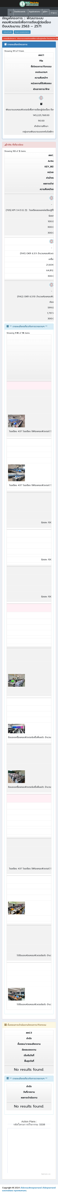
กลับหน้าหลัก (7, 32)
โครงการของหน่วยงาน (22, 32)
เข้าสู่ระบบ (54, 13)
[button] (11, 12)
